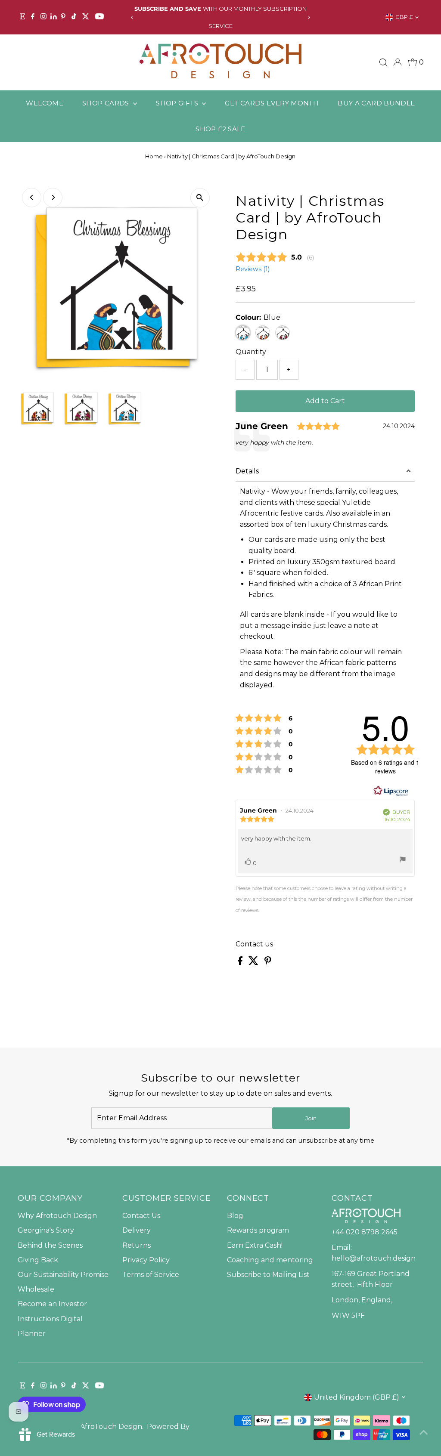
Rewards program (258, 1230)
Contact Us (141, 1216)
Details (247, 471)
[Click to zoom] (200, 197)
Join (311, 1118)
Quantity (251, 352)
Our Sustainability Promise (63, 1275)
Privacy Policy (146, 1260)
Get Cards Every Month (272, 103)
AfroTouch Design (111, 1426)
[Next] (309, 17)
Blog (235, 1216)
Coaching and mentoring (270, 1260)
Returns (136, 1245)
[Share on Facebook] (241, 962)
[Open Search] (383, 62)
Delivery (136, 1230)
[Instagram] (43, 17)
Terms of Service (150, 1275)
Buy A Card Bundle (376, 103)
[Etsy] (22, 17)
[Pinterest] (63, 17)
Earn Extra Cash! (255, 1245)
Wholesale (36, 1289)
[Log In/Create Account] (397, 62)
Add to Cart (325, 401)
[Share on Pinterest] (267, 962)
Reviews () (253, 269)
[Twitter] (85, 17)
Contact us (254, 944)
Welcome (44, 103)
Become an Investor (52, 1304)
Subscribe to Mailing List (268, 1275)
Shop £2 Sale (220, 129)
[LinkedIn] (54, 17)
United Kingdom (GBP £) (356, 1397)
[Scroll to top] (423, 1432)
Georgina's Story (46, 1230)
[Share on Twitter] (254, 962)
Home (154, 156)
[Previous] (132, 17)
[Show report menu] (402, 861)
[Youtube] (99, 17)
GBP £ (404, 16)
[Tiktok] (73, 17)
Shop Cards (106, 103)
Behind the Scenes (50, 1245)
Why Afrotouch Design (57, 1216)
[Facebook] (33, 17)
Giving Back (38, 1260)
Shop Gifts (178, 103)
